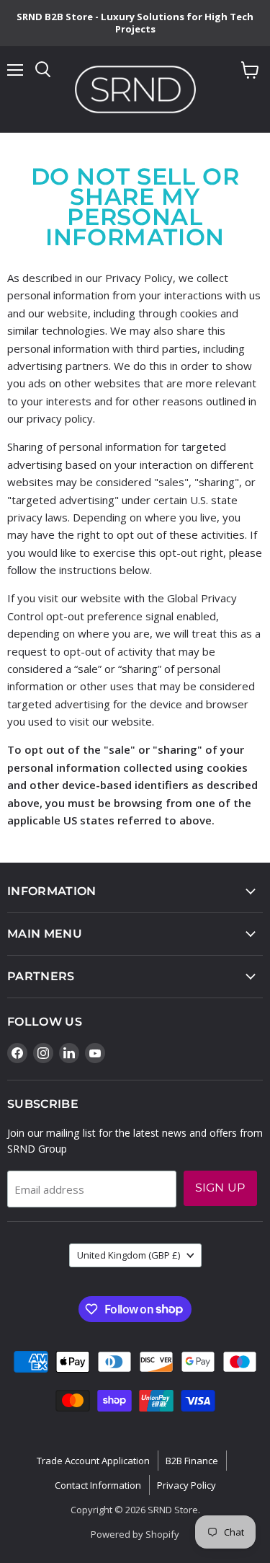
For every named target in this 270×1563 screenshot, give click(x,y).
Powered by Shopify (135, 1534)
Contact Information (98, 1485)
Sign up (220, 1187)
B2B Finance (192, 1460)
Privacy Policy (186, 1485)
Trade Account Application (93, 1460)
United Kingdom (128, 1255)
